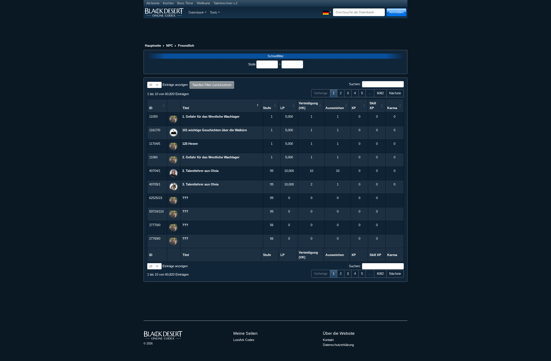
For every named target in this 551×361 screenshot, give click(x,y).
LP (282, 108)
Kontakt (328, 340)
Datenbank (196, 12)
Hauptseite (153, 45)
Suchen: (355, 84)
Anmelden (396, 12)
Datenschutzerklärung (338, 345)
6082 (380, 93)
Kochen (168, 3)
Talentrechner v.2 (225, 3)
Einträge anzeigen (175, 84)
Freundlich (186, 45)
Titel (186, 108)
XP (353, 108)
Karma (392, 108)
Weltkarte (203, 3)
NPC (169, 45)
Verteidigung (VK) (308, 105)
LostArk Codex (243, 340)
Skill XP (373, 105)
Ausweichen (334, 108)
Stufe (251, 64)
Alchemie (152, 3)
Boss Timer (185, 3)
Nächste (395, 93)
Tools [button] (213, 12)
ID (150, 108)
